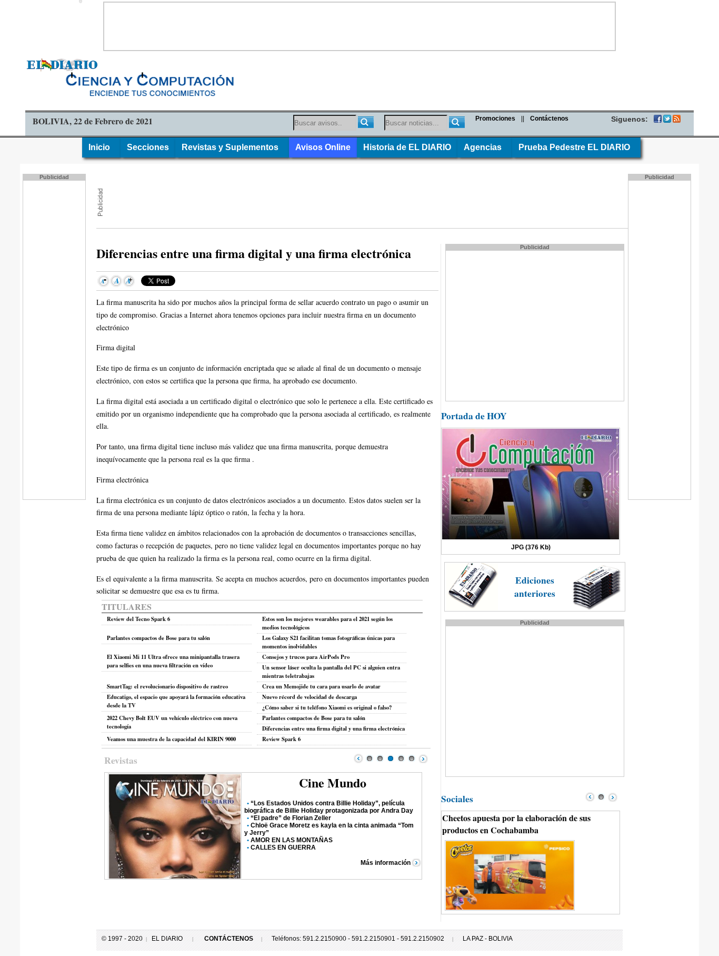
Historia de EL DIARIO (407, 147)
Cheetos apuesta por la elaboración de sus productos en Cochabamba (516, 824)
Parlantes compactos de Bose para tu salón (158, 638)
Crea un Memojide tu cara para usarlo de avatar (321, 686)
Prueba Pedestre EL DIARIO (576, 147)
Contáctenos (549, 118)
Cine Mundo (332, 782)
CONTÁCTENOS (228, 938)
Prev (358, 758)
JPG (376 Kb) (531, 547)
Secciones (148, 147)
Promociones (495, 118)
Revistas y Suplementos (232, 147)
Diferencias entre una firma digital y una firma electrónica (333, 728)
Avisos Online (323, 147)
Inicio (101, 147)
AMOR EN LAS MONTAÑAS (292, 840)
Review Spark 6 (281, 739)
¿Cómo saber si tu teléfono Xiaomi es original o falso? (327, 707)
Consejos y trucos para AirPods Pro (305, 657)
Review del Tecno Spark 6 (138, 619)
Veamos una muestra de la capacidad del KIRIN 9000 (171, 739)
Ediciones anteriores (534, 587)
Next (423, 758)
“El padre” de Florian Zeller (291, 818)
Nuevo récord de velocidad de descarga (309, 697)
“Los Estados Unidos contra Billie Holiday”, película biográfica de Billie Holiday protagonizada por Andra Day (328, 807)
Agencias (485, 147)
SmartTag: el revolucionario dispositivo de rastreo (167, 686)
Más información (386, 862)
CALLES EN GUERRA (283, 847)
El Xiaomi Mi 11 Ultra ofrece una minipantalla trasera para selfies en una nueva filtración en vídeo (173, 661)
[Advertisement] (359, 26)
